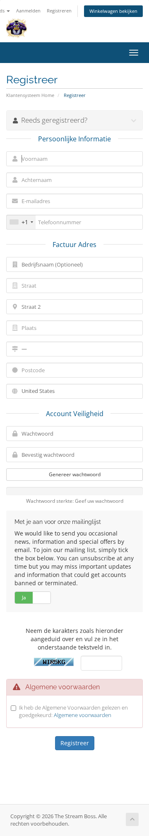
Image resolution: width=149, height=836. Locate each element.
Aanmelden (28, 10)
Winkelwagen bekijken (113, 11)
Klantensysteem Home (30, 95)
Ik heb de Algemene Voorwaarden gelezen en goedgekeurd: (73, 711)
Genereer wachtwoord (75, 474)
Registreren (59, 10)
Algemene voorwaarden (82, 715)
